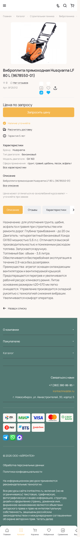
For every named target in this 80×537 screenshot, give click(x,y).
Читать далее (44, 519)
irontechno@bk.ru (63, 391)
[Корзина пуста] (72, 5)
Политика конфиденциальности (22, 471)
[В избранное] (48, 88)
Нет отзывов (20, 82)
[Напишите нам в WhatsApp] (12, 438)
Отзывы (32, 210)
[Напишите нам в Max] (19, 438)
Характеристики (56, 210)
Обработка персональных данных (23, 465)
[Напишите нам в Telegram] (6, 438)
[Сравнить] (41, 88)
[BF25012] (39, 43)
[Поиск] (65, 5)
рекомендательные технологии (22, 484)
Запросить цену (38, 112)
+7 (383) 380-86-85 (61, 385)
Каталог (8, 353)
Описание (13, 210)
